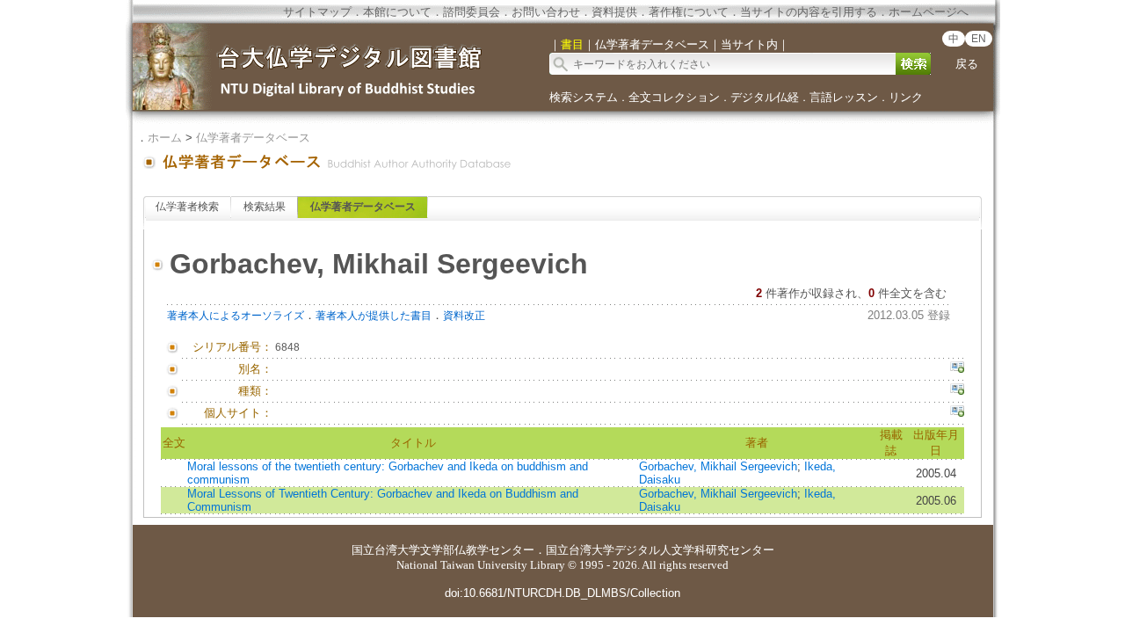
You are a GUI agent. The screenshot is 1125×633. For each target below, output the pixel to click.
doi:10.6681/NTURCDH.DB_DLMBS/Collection (562, 593)
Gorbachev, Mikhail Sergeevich (718, 466)
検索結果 (264, 206)
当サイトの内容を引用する (808, 11)
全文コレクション (674, 97)
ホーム (165, 137)
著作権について (689, 11)
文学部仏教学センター (477, 550)
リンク (906, 97)
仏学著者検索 (187, 206)
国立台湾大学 (386, 550)
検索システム (583, 97)
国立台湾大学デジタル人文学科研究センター (660, 550)
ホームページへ (929, 11)
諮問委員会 (471, 11)
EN (978, 39)
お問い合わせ (546, 11)
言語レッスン (843, 97)
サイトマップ (317, 11)
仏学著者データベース (253, 137)
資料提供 (614, 11)
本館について (397, 11)
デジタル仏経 (764, 97)
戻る (966, 63)
